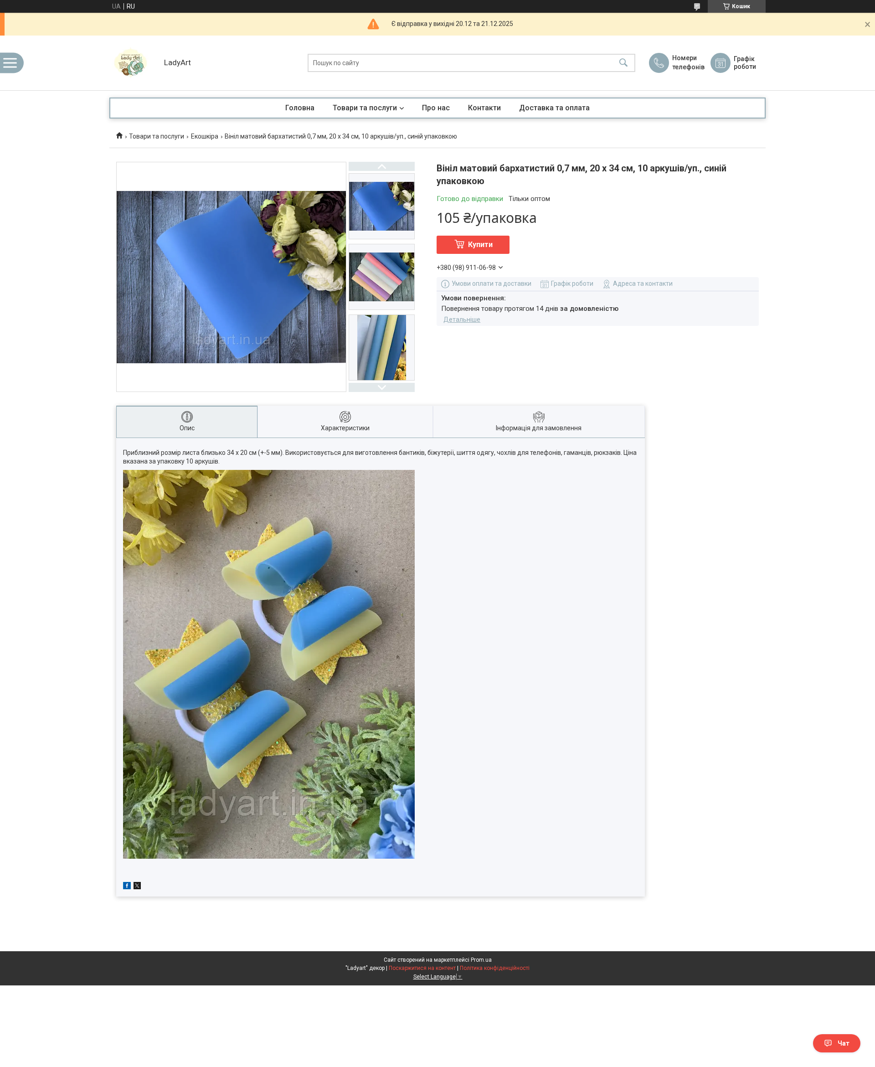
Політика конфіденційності (495, 968)
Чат (843, 1043)
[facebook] (127, 887)
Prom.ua (481, 960)
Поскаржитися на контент (422, 968)
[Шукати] (623, 63)
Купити (480, 244)
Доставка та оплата (554, 107)
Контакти (484, 107)
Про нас (436, 107)
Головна (299, 107)
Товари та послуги (365, 107)
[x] (137, 887)
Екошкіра (204, 136)
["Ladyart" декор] (134, 63)
